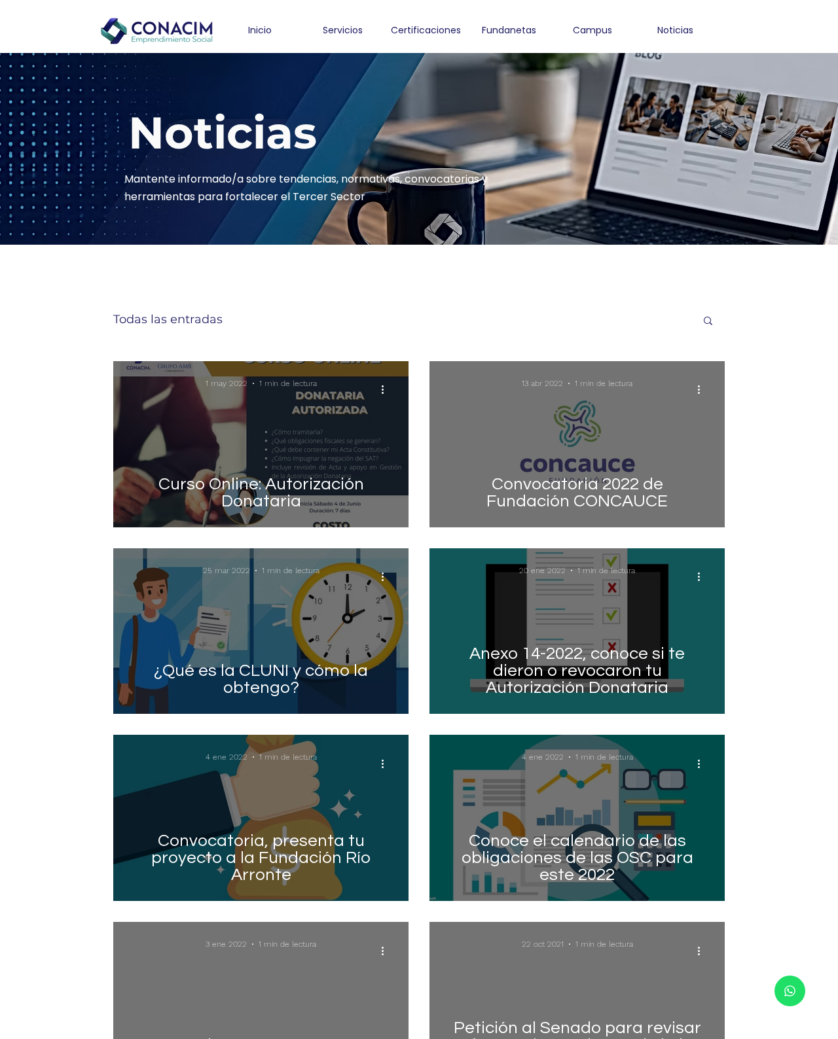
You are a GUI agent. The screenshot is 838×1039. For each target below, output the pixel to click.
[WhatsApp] (789, 991)
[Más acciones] (387, 390)
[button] (708, 321)
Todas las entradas (168, 319)
